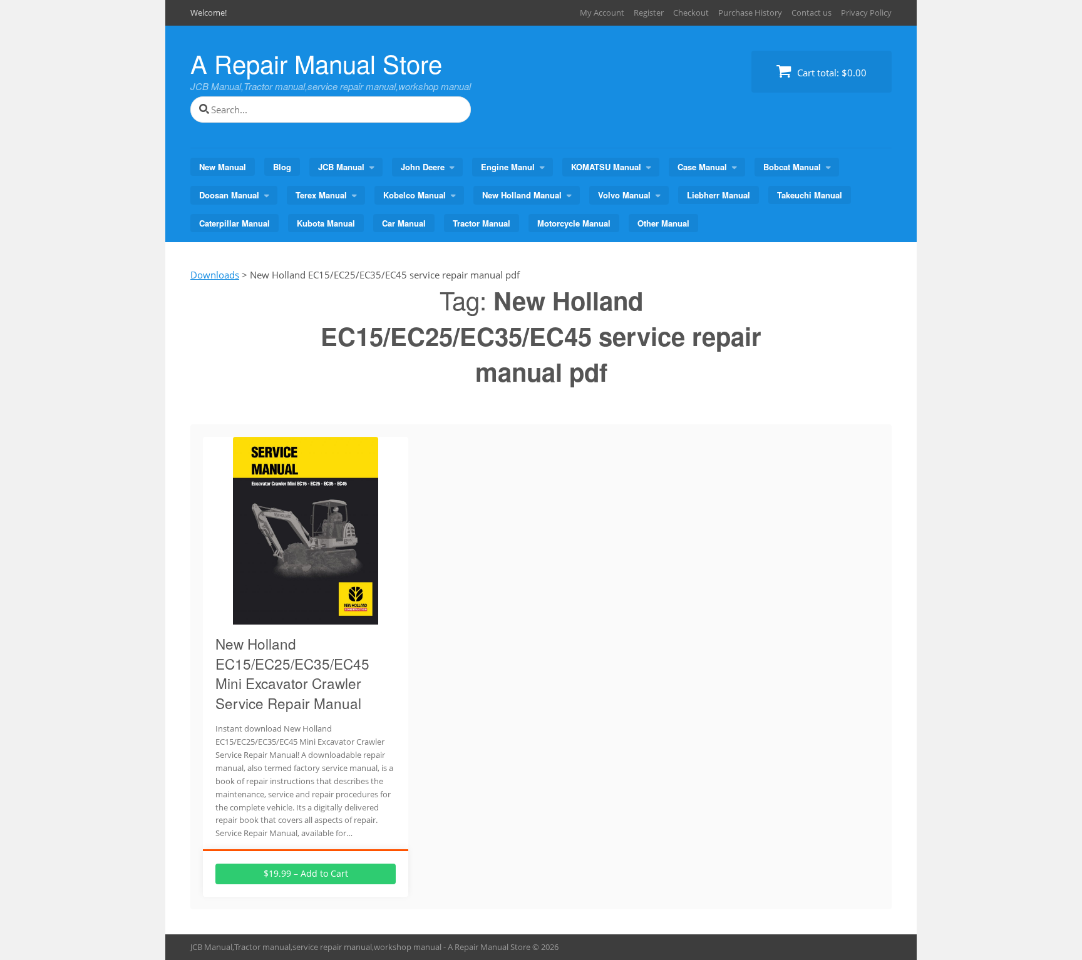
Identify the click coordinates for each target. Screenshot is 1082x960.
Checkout (691, 12)
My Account (602, 12)
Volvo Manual (624, 195)
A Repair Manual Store (316, 63)
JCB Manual (341, 167)
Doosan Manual (229, 195)
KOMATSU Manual (606, 167)
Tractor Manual (481, 223)
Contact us (811, 12)
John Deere (423, 167)
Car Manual (404, 223)
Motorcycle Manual (574, 223)
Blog (282, 167)
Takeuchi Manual (809, 195)
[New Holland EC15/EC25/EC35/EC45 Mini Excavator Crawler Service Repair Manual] (305, 617)
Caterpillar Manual (234, 223)
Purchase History (750, 12)
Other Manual (663, 223)
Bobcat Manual (792, 167)
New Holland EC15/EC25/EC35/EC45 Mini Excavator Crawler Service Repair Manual (292, 673)
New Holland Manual (522, 195)
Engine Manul (508, 167)
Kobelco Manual (414, 195)
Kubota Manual (326, 223)
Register (649, 12)
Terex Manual (321, 195)
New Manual (222, 167)
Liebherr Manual (718, 195)
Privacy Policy (866, 12)
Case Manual (702, 167)
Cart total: (831, 72)
